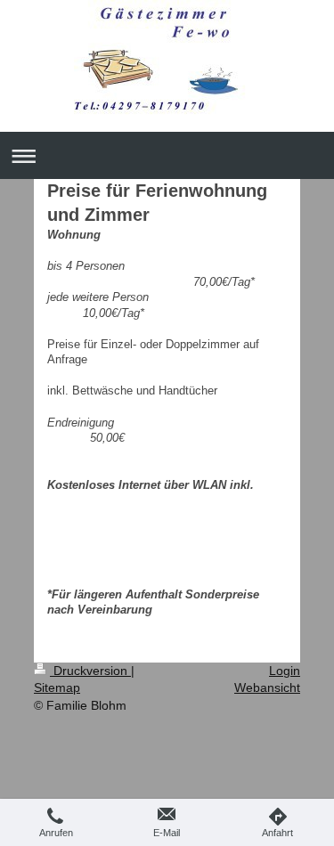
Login (284, 670)
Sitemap (57, 687)
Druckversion (90, 670)
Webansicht (267, 687)
